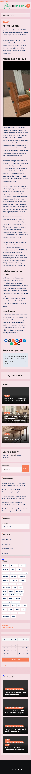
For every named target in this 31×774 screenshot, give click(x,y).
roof (13, 605)
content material (16, 573)
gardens (12, 584)
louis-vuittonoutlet (8, 628)
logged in (13, 455)
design (25, 573)
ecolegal (5, 625)
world (13, 616)
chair (12, 569)
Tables (6, 21)
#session (14, 35)
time (23, 609)
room (19, 605)
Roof (7, 744)
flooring (5, 580)
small (25, 605)
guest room (6, 587)
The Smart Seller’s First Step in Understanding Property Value (12, 491)
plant (4, 598)
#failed (5, 35)
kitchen (11, 591)
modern (13, 595)
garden (5, 584)
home (14, 587)
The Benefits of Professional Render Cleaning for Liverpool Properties (14, 497)
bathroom (14, 565)
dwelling (13, 576)
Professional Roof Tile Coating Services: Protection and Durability (13, 503)
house (20, 587)
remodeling (6, 602)
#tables (24, 35)
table (10, 609)
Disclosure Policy (7, 549)
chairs (18, 569)
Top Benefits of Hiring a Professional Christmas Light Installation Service (14, 510)
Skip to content (5, 1)
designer (5, 576)
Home (7, 739)
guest (19, 584)
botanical (5, 569)
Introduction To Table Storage (15, 399)
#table (19, 35)
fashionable (22, 576)
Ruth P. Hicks (8, 30)
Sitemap (5, 553)
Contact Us (6, 544)
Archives (5, 523)
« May (4, 665)
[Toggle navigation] (2, 6)
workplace (6, 616)
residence (6, 605)
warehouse (6, 613)
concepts (6, 573)
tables (17, 609)
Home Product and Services (14, 689)
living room (19, 591)
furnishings (14, 580)
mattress (5, 595)
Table (6, 437)
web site (21, 613)
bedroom (22, 565)
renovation (16, 602)
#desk (26, 32)
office (20, 595)
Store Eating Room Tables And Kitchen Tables (15, 417)
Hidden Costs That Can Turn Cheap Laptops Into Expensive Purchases (13, 484)
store (4, 609)
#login (9, 35)
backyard (5, 565)
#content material (18, 32)
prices (10, 598)
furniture (22, 580)
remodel (18, 598)
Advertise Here (7, 540)
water (14, 613)
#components (8, 32)
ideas (4, 591)
